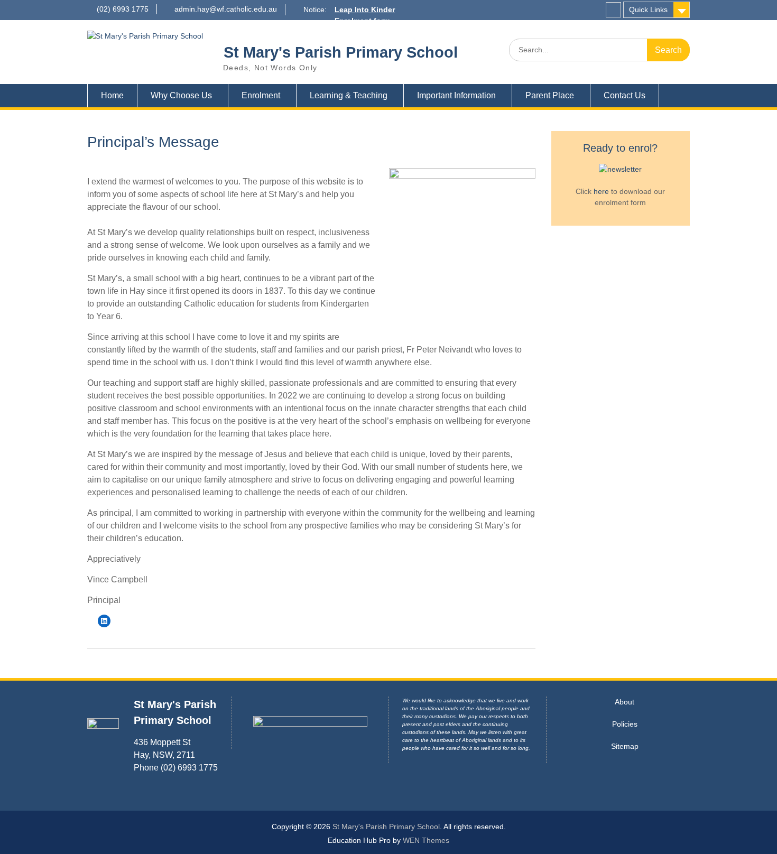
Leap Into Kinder (365, 9)
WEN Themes (426, 840)
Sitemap (625, 746)
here (601, 191)
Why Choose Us (181, 95)
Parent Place (549, 95)
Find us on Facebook (373, 31)
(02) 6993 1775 (123, 9)
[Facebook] (613, 9)
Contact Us (624, 95)
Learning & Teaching (348, 95)
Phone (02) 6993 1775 (176, 767)
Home (112, 95)
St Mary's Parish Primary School (341, 52)
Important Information (456, 95)
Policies (624, 724)
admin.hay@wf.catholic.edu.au (225, 9)
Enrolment (261, 95)
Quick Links (648, 9)
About (624, 702)
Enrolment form (362, 20)
